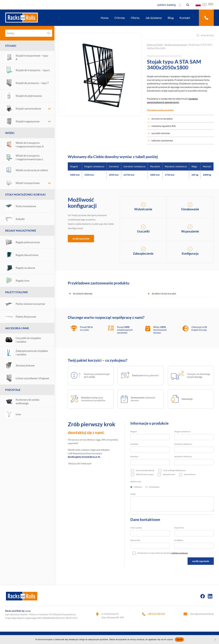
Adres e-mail (135, 540)
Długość (133, 431)
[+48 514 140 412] (206, 18)
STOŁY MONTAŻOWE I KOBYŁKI (25, 194)
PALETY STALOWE (16, 292)
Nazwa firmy (179, 528)
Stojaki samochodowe (175, 44)
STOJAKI (10, 45)
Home (104, 17)
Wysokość (134, 456)
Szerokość (134, 444)
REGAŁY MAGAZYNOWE (20, 230)
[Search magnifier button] (48, 33)
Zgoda (179, 639)
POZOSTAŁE (12, 389)
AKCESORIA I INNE (17, 328)
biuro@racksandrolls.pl (202, 613)
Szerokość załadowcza (183, 444)
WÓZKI (9, 133)
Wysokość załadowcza (183, 456)
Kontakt (185, 17)
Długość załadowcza (182, 431)
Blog (171, 17)
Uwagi (132, 494)
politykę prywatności (179, 553)
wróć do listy (207, 35)
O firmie (119, 17)
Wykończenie (135, 481)
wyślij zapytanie (80, 238)
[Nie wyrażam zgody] (215, 639)
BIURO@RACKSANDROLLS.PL (84, 456)
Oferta (135, 17)
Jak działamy (153, 17)
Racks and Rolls (155, 44)
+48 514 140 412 (156, 613)
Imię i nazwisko (136, 528)
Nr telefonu (178, 540)
